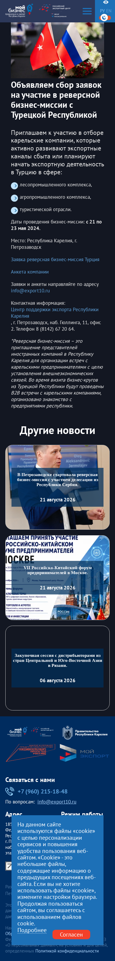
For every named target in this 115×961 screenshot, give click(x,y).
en (108, 11)
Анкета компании (30, 272)
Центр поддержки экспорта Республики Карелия (54, 312)
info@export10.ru (30, 291)
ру (102, 11)
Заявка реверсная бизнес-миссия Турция (55, 259)
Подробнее (32, 930)
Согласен (71, 934)
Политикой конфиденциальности (67, 951)
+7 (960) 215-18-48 (42, 791)
